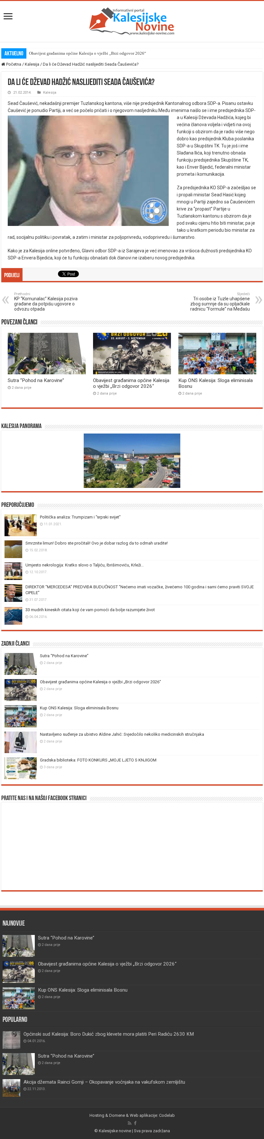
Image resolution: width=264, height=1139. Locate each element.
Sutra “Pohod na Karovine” (36, 380)
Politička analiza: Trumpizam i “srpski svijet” (80, 517)
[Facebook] (135, 1123)
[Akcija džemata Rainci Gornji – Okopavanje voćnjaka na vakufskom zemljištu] (11, 1088)
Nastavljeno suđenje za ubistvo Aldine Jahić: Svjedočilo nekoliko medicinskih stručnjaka (122, 734)
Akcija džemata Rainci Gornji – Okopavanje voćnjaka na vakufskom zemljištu (104, 1082)
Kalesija (32, 64)
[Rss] (129, 1123)
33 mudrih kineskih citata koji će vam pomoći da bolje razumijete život (90, 609)
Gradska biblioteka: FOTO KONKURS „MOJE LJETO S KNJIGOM (98, 760)
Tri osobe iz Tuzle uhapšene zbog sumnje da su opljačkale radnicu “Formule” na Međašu (220, 302)
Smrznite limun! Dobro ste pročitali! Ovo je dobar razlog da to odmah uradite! (96, 543)
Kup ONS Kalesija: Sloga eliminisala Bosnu (79, 707)
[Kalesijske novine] (132, 20)
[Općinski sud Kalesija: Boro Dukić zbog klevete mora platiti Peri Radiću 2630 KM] (11, 1040)
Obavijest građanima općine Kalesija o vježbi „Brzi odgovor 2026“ (87, 53)
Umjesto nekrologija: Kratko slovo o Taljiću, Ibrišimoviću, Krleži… (84, 565)
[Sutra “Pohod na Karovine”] (19, 1064)
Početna (13, 64)
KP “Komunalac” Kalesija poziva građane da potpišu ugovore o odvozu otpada (46, 302)
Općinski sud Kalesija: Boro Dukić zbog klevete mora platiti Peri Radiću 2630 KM (109, 1034)
